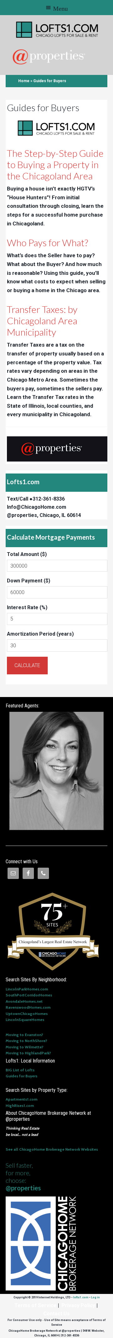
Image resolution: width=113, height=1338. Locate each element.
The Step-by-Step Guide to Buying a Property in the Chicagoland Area (55, 164)
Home (24, 81)
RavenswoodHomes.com (28, 1007)
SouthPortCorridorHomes (29, 995)
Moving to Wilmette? (24, 1047)
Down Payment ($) (28, 581)
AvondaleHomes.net (24, 1001)
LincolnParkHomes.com (27, 989)
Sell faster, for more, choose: (23, 1176)
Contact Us (56, 1314)
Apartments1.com (21, 1099)
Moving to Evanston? (24, 1034)
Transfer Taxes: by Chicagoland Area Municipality (42, 320)
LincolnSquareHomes (25, 1019)
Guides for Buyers (21, 1076)
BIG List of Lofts (20, 1070)
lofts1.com (81, 1297)
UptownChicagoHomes (27, 1013)
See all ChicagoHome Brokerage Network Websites (52, 1149)
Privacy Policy (78, 1305)
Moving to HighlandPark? (28, 1053)
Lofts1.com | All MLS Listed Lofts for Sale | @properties (57, 29)
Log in (95, 1297)
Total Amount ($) (27, 554)
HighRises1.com (20, 1105)
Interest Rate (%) (27, 607)
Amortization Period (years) (40, 634)
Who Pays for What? (47, 242)
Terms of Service (35, 1305)
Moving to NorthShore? (26, 1040)
